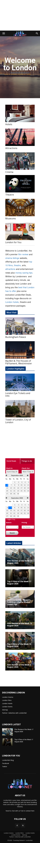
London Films (7, 700)
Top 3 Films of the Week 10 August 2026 (19, 645)
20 (7, 491)
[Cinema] (20, 161)
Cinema (9, 171)
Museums (10, 218)
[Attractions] (20, 137)
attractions (10, 268)
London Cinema (7, 697)
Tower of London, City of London (18, 421)
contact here (30, 811)
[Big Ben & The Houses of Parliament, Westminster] (20, 350)
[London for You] (20, 231)
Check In (9, 468)
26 (28, 491)
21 (11, 491)
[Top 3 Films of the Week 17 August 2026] (20, 578)
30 (18, 494)
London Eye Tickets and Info (17, 394)
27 (7, 494)
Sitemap (5, 710)
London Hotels (7, 703)
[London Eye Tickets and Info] (20, 382)
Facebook (5, 763)
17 (21, 488)
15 (14, 488)
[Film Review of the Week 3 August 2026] (20, 661)
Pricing (24, 523)
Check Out (26, 468)
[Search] (37, 33)
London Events (7, 707)
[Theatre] (20, 183)
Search (12, 533)
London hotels (12, 301)
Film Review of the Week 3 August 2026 (19, 666)
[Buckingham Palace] (20, 326)
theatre (17, 265)
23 (18, 491)
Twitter (4, 767)
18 (24, 488)
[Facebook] (17, 825)
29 (14, 494)
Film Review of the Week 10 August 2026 (19, 624)
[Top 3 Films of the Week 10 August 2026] (20, 641)
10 (21, 485)
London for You (13, 242)
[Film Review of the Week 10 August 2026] (20, 620)
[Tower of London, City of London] (20, 408)
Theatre (9, 194)
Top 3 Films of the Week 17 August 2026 (19, 582)
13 (7, 488)
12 (28, 485)
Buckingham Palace (15, 337)
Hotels (8, 124)
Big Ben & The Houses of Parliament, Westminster (18, 362)
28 (11, 494)
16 (18, 488)
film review (23, 254)
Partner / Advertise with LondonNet (14, 713)
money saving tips (23, 272)
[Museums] (20, 207)
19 (28, 488)
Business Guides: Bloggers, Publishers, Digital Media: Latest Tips (19, 602)
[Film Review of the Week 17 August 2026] (20, 558)
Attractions (11, 148)
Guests (8, 523)
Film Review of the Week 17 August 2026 (19, 562)
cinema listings (12, 257)
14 (11, 488)
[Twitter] (23, 825)
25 (24, 491)
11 (24, 485)
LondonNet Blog (8, 760)
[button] (3, 33)
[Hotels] (20, 113)
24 (21, 491)
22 (14, 491)
